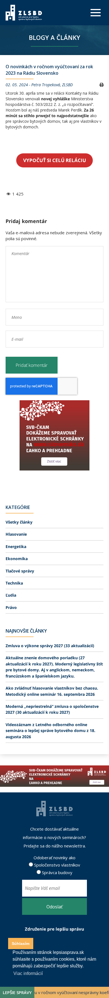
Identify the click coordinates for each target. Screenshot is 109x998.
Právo (11, 607)
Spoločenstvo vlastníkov (56, 865)
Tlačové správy (20, 571)
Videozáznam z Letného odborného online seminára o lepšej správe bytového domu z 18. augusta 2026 (50, 730)
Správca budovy (56, 872)
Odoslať (54, 907)
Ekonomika (17, 558)
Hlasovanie (16, 534)
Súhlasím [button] (20, 943)
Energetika (16, 546)
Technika (14, 583)
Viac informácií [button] (28, 973)
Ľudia (11, 595)
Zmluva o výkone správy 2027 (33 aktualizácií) (50, 645)
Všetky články (19, 522)
